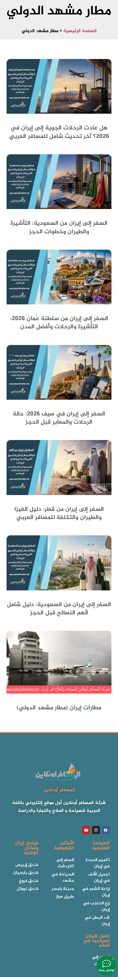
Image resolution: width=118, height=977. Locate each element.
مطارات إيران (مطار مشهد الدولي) (59, 708)
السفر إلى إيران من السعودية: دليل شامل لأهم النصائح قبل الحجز (59, 609)
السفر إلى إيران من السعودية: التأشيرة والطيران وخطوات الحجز (59, 228)
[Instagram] (96, 830)
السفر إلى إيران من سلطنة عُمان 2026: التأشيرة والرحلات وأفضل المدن (59, 323)
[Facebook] (106, 830)
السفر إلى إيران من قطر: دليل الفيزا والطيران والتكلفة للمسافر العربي (59, 514)
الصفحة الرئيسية (80, 31)
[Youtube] (86, 830)
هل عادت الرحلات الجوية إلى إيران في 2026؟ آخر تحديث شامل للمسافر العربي (59, 132)
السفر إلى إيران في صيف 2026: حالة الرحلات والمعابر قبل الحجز (59, 418)
